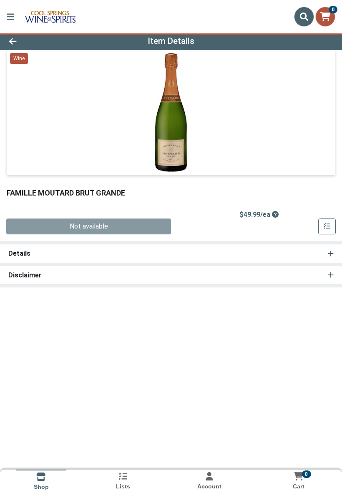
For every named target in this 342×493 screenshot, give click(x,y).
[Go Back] (48, 41)
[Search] (304, 16)
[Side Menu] (10, 17)
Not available (89, 226)
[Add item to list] (327, 226)
